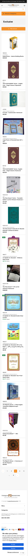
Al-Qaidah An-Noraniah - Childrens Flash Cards (12, 258)
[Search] (23, 9)
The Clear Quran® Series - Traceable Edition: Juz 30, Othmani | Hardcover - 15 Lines (13, 199)
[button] (2, 5)
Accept (13, 544)
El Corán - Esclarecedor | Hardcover (12, 112)
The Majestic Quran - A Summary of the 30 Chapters (12, 461)
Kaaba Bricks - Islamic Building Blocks (13, 56)
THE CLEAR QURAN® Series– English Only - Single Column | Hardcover (12, 170)
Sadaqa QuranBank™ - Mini (10, 433)
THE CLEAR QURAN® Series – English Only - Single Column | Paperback (12, 84)
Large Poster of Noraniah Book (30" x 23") (13, 140)
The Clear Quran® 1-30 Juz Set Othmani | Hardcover (11, 287)
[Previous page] (2, 471)
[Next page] (17, 475)
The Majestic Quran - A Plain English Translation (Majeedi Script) (13, 405)
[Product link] (13, 46)
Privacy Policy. (13, 540)
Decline (13, 548)
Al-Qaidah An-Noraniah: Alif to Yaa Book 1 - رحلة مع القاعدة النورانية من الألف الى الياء (13, 346)
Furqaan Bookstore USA (12, 501)
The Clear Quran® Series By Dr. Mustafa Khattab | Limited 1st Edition (13, 229)
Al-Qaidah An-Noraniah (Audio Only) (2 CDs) (13, 316)
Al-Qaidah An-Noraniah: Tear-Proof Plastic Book (12, 376)
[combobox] (13, 9)
